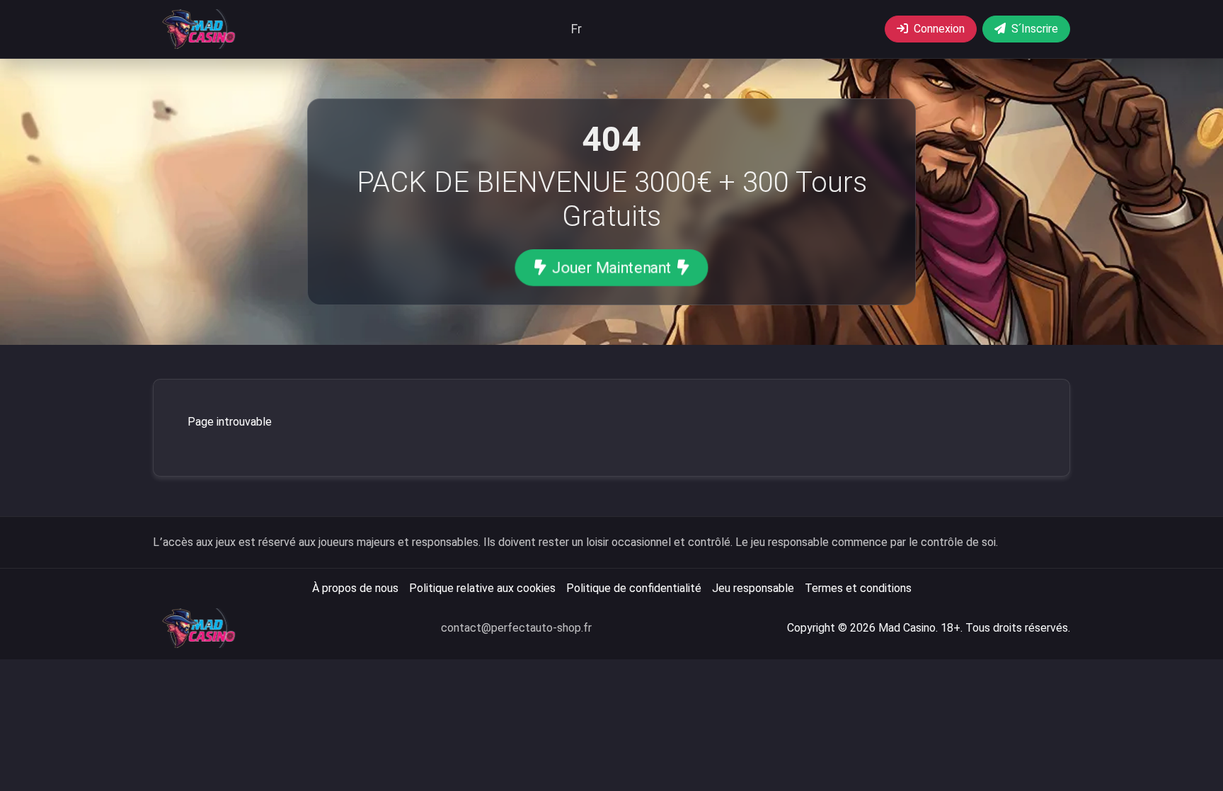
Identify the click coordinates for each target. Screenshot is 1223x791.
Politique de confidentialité (633, 588)
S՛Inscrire (1034, 28)
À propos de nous (355, 588)
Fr (576, 29)
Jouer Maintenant (611, 267)
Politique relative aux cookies (482, 588)
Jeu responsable (753, 588)
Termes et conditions (858, 588)
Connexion (939, 28)
